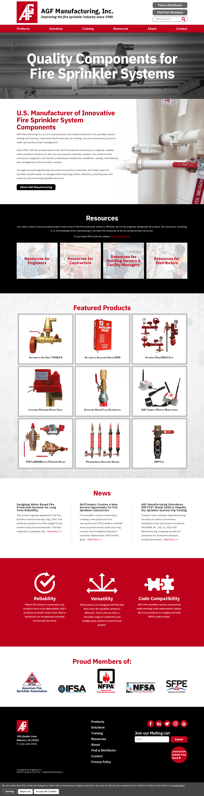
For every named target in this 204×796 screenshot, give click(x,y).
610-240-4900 (28, 744)
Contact (181, 29)
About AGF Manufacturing (36, 187)
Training (88, 29)
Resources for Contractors (80, 260)
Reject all (25, 791)
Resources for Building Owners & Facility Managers (124, 260)
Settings (10, 791)
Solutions (56, 29)
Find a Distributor (170, 5)
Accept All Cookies (46, 791)
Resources (120, 29)
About (152, 29)
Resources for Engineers (37, 260)
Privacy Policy (101, 762)
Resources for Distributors (167, 260)
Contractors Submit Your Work (179, 755)
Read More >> (54, 531)
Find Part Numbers (170, 12)
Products (23, 29)
